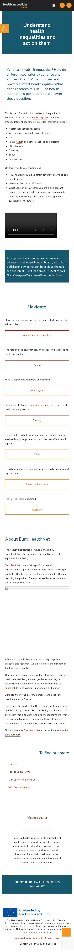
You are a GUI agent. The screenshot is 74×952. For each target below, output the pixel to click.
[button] (4, 28)
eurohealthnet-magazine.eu (46, 938)
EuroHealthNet (13, 565)
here (59, 275)
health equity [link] (39, 117)
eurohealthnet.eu (23, 938)
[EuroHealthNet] (37, 819)
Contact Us (26, 943)
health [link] (19, 141)
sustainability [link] (12, 688)
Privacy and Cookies (45, 943)
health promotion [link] (39, 405)
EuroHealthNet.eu (33, 730)
